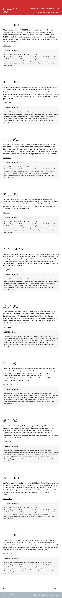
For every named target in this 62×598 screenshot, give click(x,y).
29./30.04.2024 (14, 249)
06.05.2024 (11, 194)
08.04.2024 (11, 421)
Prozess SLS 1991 (10, 10)
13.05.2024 (11, 139)
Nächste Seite (53, 589)
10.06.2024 (11, 25)
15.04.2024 (11, 363)
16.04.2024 (11, 306)
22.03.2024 (11, 478)
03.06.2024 (11, 82)
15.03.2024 (11, 535)
